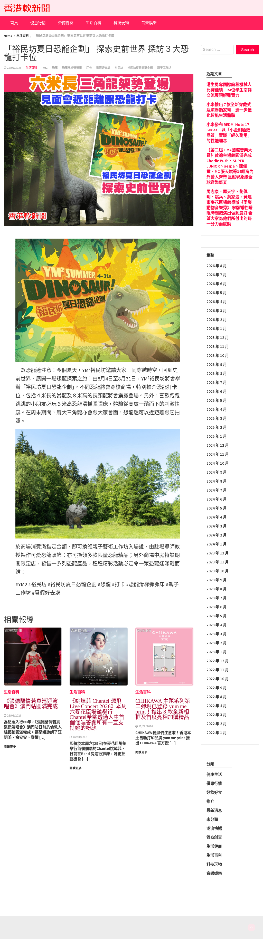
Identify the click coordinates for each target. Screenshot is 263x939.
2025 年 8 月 (216, 373)
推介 (210, 801)
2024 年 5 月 (216, 508)
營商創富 (65, 22)
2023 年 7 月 (216, 597)
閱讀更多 (10, 746)
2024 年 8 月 (216, 481)
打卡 (89, 68)
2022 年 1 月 (216, 732)
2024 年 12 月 (217, 445)
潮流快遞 (214, 828)
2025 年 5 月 (216, 400)
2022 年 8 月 (216, 696)
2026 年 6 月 (216, 283)
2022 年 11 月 (217, 669)
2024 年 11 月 (217, 454)
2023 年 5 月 (216, 615)
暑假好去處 (103, 68)
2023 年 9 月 (216, 580)
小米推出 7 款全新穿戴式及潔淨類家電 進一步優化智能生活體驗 (229, 110)
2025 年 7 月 (216, 382)
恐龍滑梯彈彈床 (72, 68)
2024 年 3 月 (216, 526)
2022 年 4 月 (216, 705)
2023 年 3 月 (216, 633)
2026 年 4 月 (216, 301)
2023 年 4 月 (216, 624)
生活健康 (214, 846)
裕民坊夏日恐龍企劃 (140, 68)
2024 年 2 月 (216, 535)
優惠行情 (38, 22)
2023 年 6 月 (216, 606)
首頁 (14, 22)
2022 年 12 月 (217, 660)
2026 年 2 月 (216, 319)
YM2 (45, 68)
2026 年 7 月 (216, 274)
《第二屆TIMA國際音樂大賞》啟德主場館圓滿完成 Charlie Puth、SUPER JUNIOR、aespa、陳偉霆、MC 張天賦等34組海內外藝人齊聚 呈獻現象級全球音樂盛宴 (229, 166)
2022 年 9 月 (216, 687)
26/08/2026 (14, 715)
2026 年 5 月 (216, 292)
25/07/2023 (14, 68)
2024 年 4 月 (216, 517)
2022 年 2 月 (216, 723)
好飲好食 (214, 792)
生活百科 (93, 22)
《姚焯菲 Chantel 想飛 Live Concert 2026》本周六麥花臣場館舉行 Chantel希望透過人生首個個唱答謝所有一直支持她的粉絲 (98, 714)
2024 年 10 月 (217, 463)
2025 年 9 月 (216, 364)
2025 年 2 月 (216, 427)
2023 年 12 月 (217, 553)
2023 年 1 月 (216, 651)
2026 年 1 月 (216, 328)
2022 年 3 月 (216, 714)
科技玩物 (121, 22)
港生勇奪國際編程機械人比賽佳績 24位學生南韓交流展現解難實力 (229, 90)
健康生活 (214, 774)
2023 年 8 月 (216, 588)
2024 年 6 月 (216, 499)
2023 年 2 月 (216, 642)
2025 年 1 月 (216, 436)
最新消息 (214, 810)
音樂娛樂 (149, 22)
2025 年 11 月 (217, 346)
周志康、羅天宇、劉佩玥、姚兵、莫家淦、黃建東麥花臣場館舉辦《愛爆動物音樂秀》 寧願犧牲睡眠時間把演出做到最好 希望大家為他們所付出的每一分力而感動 (229, 207)
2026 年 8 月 (216, 265)
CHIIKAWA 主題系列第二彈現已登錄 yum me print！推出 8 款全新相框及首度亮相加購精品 (162, 709)
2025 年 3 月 (216, 418)
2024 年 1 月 (216, 544)
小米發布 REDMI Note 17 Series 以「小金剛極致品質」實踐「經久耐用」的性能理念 (229, 132)
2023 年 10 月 (217, 571)
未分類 (212, 819)
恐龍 (55, 68)
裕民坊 (119, 68)
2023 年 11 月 (217, 562)
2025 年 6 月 (216, 391)
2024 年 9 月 (216, 472)
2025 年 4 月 (216, 409)
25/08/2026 (145, 726)
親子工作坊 (164, 68)
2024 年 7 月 (216, 490)
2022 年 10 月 (217, 678)
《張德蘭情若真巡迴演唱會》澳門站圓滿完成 (31, 703)
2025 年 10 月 (217, 355)
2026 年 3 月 (216, 310)
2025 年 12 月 (217, 337)
